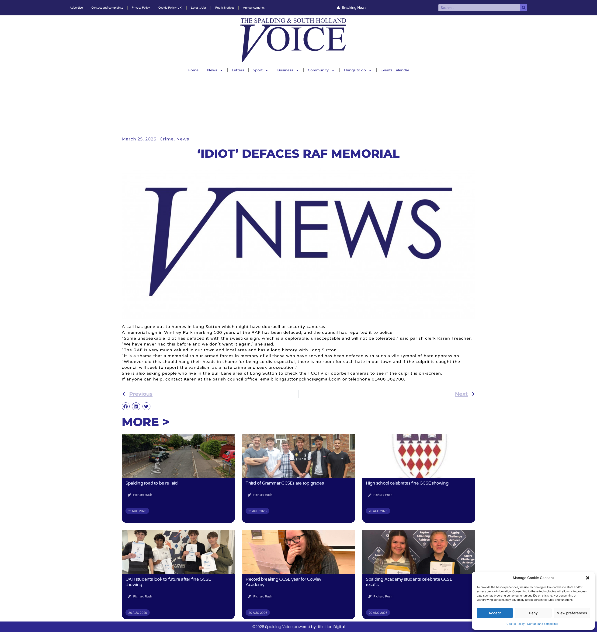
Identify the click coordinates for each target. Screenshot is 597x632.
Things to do (355, 70)
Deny (533, 613)
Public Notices (224, 7)
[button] (587, 578)
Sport (258, 70)
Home (193, 70)
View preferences (572, 613)
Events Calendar (395, 70)
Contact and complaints (542, 623)
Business (285, 70)
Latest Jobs (199, 7)
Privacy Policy (141, 7)
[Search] (523, 7)
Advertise (76, 7)
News (212, 70)
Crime (167, 139)
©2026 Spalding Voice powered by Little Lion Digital (298, 626)
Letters (238, 70)
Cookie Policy (516, 623)
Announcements (254, 7)
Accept (495, 613)
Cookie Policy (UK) (170, 7)
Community (318, 70)
